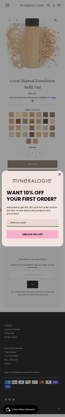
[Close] (59, 174)
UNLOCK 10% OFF (32, 234)
